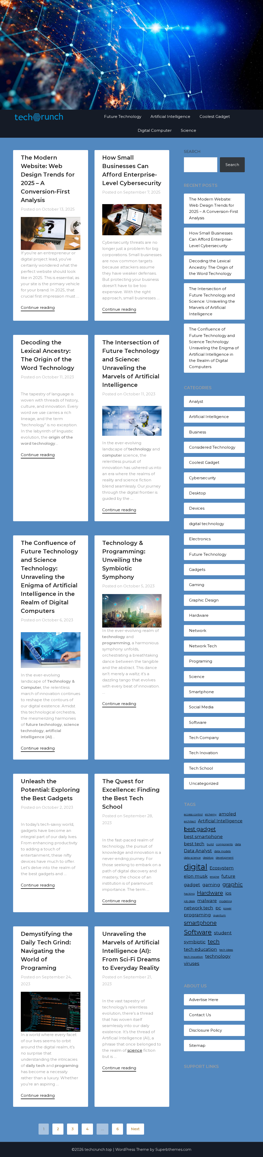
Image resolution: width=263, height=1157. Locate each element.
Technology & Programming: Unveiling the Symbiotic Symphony (123, 560)
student (223, 932)
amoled (227, 813)
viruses (191, 963)
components (224, 844)
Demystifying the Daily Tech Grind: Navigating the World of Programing (46, 950)
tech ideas (226, 950)
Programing (200, 661)
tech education (200, 949)
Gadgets (197, 569)
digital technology (206, 523)
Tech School (201, 768)
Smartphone (201, 691)
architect (190, 821)
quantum (219, 915)
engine (214, 876)
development (224, 857)
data (238, 844)
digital (195, 866)
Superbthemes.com (173, 1149)
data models (222, 851)
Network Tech (203, 645)
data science (192, 857)
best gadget (200, 829)
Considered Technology (212, 447)
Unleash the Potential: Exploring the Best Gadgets (50, 790)
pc (218, 907)
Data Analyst (198, 850)
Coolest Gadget (215, 116)
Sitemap (197, 1045)
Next (135, 1129)
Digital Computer (155, 130)
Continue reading (38, 307)
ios (228, 893)
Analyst (196, 401)
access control (193, 814)
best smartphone (203, 836)
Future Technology (122, 116)
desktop (208, 857)
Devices (196, 508)
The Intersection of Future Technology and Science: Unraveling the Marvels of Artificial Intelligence (212, 301)
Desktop (197, 493)
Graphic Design (204, 600)
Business (197, 432)
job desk (189, 901)
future (228, 876)
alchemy (211, 814)
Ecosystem (222, 868)
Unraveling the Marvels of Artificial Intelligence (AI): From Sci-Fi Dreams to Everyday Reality (131, 950)
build (210, 844)
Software (197, 722)
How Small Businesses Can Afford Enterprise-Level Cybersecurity (211, 239)
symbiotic (194, 941)
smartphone (200, 922)
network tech (198, 907)
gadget (192, 884)
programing (197, 914)
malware (207, 900)
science (134, 1050)
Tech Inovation (203, 752)
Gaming (196, 584)
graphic (232, 884)
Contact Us (200, 1014)
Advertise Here (203, 999)
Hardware (199, 615)
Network (197, 630)
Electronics (200, 538)
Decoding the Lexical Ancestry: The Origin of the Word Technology (211, 267)
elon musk (196, 876)
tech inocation (193, 957)
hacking (189, 893)
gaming (211, 884)
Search (192, 151)
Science (188, 130)
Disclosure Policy (205, 1030)
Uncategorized (203, 783)
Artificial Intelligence (170, 116)
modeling (225, 901)
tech (214, 941)
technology (217, 956)
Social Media (201, 706)
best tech (194, 843)
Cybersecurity (202, 477)
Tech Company (204, 737)
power (227, 908)
